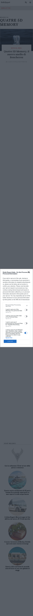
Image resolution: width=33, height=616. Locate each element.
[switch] (25, 310)
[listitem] (16, 305)
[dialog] (16, 308)
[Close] (29, 272)
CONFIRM (10, 341)
